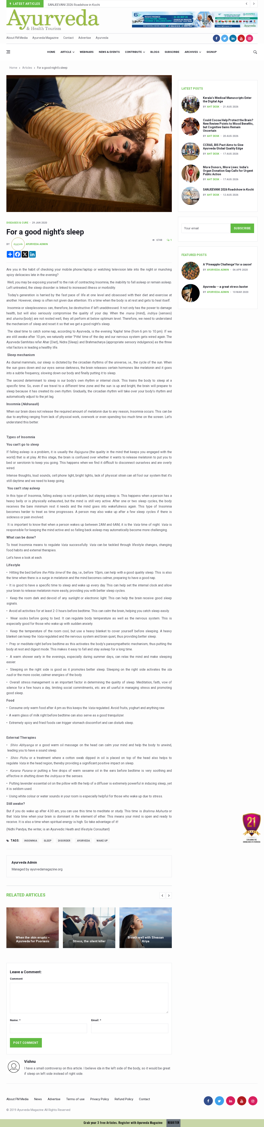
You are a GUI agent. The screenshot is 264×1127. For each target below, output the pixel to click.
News (38, 1099)
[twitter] (224, 38)
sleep (47, 840)
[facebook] (216, 38)
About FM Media (17, 37)
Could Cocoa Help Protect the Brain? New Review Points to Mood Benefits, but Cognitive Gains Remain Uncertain (228, 125)
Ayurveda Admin (37, 244)
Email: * (96, 1020)
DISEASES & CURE (17, 222)
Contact (68, 37)
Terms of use (75, 1099)
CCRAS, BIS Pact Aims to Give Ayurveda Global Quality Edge (223, 146)
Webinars (86, 51)
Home (51, 51)
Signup (211, 51)
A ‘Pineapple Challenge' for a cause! (227, 264)
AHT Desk (213, 106)
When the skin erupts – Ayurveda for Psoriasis (33, 939)
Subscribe (172, 51)
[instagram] (249, 38)
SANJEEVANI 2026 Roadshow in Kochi (74, 4)
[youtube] (241, 38)
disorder (64, 840)
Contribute (133, 51)
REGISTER (173, 1123)
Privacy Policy (99, 1099)
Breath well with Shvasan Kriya (146, 939)
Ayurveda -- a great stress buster (225, 286)
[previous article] (254, 3)
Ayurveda (102, 37)
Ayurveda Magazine (45, 37)
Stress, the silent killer (89, 941)
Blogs (154, 51)
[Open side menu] (8, 52)
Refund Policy (124, 1099)
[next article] (246, 3)
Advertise (84, 37)
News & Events (109, 51)
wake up (102, 840)
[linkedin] (233, 38)
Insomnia (30, 840)
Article (65, 51)
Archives (191, 51)
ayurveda (83, 840)
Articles (27, 67)
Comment (16, 978)
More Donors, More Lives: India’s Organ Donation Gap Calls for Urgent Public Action (228, 171)
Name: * (15, 1020)
